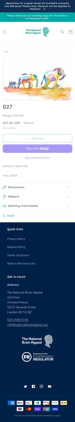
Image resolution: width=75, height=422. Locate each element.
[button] (5, 32)
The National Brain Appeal (32, 416)
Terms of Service (18, 255)
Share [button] (11, 215)
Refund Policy (16, 247)
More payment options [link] (37, 157)
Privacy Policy (16, 239)
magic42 (57, 416)
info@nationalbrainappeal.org (27, 324)
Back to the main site (21, 263)
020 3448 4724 (17, 320)
